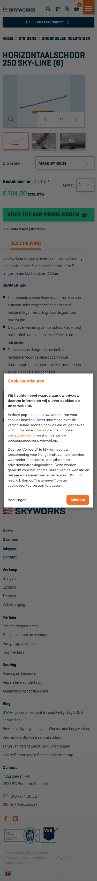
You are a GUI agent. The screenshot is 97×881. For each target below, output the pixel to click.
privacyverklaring (21, 435)
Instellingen (17, 500)
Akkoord (77, 500)
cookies (40, 430)
